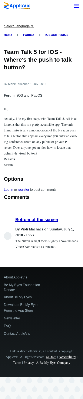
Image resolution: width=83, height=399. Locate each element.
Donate (9, 290)
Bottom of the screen (36, 219)
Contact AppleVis (17, 333)
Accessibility (67, 356)
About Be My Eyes (18, 297)
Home (8, 34)
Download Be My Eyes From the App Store (21, 307)
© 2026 (51, 356)
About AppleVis (15, 277)
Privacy (29, 362)
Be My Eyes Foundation (22, 285)
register (23, 189)
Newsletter (12, 318)
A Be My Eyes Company (53, 362)
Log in (8, 189)
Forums (28, 34)
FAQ (7, 326)
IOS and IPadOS (56, 34)
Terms (17, 362)
